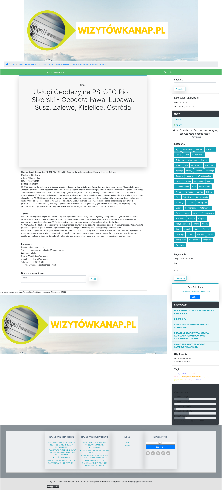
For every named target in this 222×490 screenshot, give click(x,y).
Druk (187, 155)
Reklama (179, 176)
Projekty (202, 218)
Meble (210, 234)
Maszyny (190, 176)
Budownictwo (208, 213)
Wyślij (93, 279)
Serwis (200, 192)
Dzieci (178, 181)
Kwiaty (189, 170)
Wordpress (187, 149)
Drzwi (196, 224)
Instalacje (180, 234)
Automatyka (205, 208)
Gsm (178, 197)
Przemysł (207, 240)
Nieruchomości (182, 186)
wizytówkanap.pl (56, 72)
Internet (199, 149)
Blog (172, 72)
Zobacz (195, 297)
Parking (206, 229)
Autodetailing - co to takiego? (62, 463)
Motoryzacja (204, 186)
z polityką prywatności (138, 481)
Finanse (199, 170)
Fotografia (202, 202)
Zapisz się (160, 447)
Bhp (194, 186)
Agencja (179, 170)
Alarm (209, 181)
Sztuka (190, 234)
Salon (178, 229)
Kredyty (191, 218)
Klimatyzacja (198, 155)
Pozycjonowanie (183, 224)
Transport (210, 149)
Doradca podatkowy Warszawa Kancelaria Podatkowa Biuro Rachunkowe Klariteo (191, 336)
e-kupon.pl (180, 319)
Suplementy (194, 240)
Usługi (178, 155)
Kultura (209, 192)
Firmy (13, 64)
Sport (195, 213)
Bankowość (181, 240)
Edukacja (210, 170)
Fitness (188, 181)
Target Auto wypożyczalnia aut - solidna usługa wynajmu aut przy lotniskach (62, 452)
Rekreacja (189, 192)
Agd (177, 149)
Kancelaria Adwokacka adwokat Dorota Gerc (192, 326)
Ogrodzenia (196, 165)
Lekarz (179, 208)
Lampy (187, 213)
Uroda (205, 224)
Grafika (204, 160)
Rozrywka (180, 218)
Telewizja (187, 197)
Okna (178, 213)
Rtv (186, 165)
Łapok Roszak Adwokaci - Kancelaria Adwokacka (194, 311)
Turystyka (180, 245)
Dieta (196, 229)
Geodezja (180, 202)
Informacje (192, 160)
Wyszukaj (180, 89)
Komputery (210, 165)
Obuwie (191, 202)
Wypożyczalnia (204, 176)
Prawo (178, 192)
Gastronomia (190, 208)
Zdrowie (200, 234)
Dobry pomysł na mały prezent (62, 460)
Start (166, 72)
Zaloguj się (180, 278)
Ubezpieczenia (201, 197)
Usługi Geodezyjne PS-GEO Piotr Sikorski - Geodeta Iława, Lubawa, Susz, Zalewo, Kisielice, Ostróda (62, 64)
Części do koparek (62, 457)
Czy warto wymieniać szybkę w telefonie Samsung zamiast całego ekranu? (62, 445)
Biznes (178, 165)
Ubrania (187, 229)
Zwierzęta (180, 160)
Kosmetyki (198, 181)
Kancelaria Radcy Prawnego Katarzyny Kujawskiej (189, 345)
